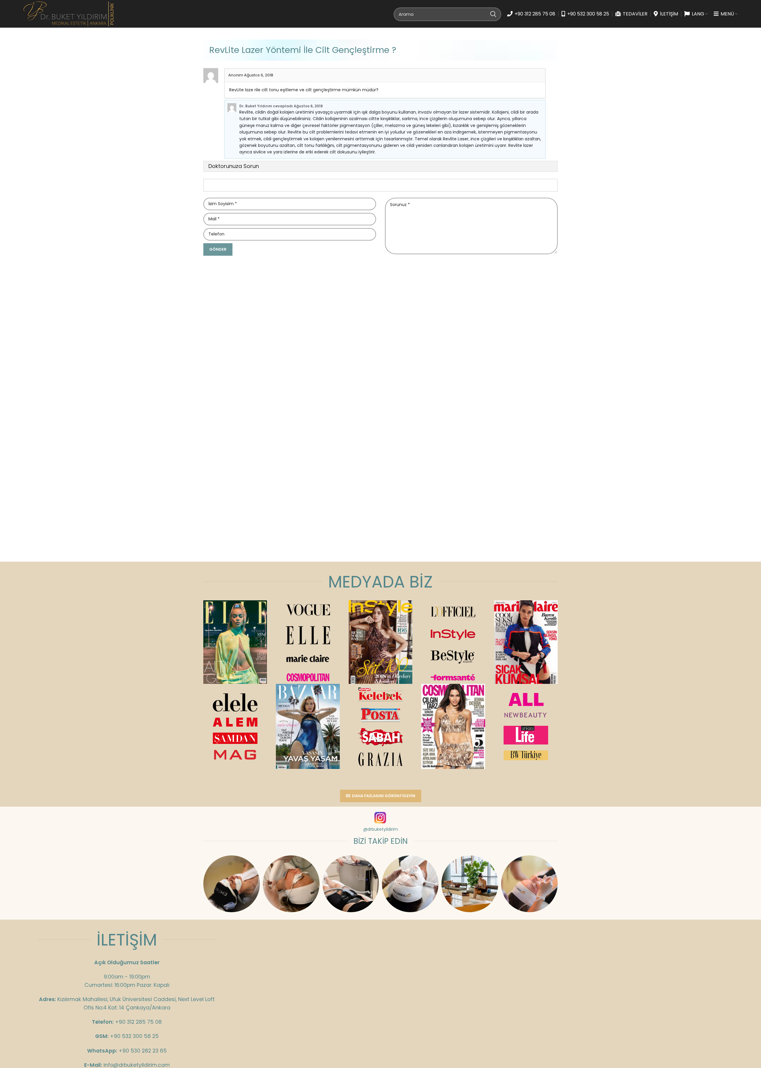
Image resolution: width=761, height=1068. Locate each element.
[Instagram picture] (231, 883)
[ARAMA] (493, 14)
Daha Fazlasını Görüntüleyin (383, 796)
